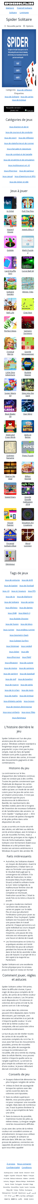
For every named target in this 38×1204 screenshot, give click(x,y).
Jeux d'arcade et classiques (19, 148)
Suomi (27, 1187)
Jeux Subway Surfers (19, 640)
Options (29, 26)
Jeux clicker (14, 651)
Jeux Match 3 (24, 613)
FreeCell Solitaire (24, 8)
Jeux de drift (27, 580)
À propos (11, 1164)
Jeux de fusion (12, 624)
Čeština (21, 1190)
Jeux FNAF (26, 657)
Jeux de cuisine (26, 662)
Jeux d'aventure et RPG (25, 176)
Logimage (24, 12)
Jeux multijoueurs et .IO (19, 165)
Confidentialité (13, 1167)
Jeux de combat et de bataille (19, 154)
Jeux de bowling (25, 679)
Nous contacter (24, 1164)
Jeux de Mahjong (24, 596)
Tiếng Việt (9, 1190)
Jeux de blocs (26, 624)
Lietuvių (6, 1181)
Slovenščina (15, 1187)
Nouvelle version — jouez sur (14, 109)
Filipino (25, 1175)
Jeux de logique (19, 100)
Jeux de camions (26, 668)
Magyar (12, 1181)
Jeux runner (8, 629)
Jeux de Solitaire (12, 96)
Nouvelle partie (14, 26)
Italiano (25, 1178)
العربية (29, 1193)
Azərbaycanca (8, 1173)
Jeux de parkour (26, 171)
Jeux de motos (10, 668)
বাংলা (5, 1196)
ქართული (30, 1196)
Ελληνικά (19, 1175)
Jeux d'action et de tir (19, 126)
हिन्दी (17, 1196)
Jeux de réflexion (24, 90)
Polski (12, 1184)
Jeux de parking (11, 673)
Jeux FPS (32, 591)
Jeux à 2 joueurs (18, 591)
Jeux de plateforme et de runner (19, 143)
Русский (14, 1193)
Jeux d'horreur (10, 171)
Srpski (22, 1187)
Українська (22, 1193)
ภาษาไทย (22, 1196)
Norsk (7, 1184)
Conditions (27, 1167)
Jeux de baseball (27, 673)
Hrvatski (6, 1178)
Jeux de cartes (27, 96)
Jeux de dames (26, 607)
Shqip (31, 1184)
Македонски (6, 1193)
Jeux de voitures (12, 580)
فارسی (34, 1193)
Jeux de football (26, 585)
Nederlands (31, 1181)
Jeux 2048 (12, 613)
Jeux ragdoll (26, 646)
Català (16, 1173)
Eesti (32, 1173)
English (6, 1175)
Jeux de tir (10, 596)
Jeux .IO (6, 591)
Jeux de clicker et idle (19, 182)
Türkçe (16, 1190)
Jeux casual (8, 176)
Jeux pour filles (28, 712)
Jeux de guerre (12, 684)
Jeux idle (25, 651)
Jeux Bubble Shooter (19, 618)
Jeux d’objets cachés (13, 701)
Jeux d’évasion (11, 662)
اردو (13, 1196)
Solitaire (13, 12)
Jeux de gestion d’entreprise (19, 706)
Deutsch (27, 1173)
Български (28, 1190)
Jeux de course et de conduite (19, 132)
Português (18, 1184)
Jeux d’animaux (19, 717)
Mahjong (10, 8)
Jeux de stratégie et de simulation (19, 160)
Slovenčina (6, 1187)
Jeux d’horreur (13, 657)
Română (25, 1184)
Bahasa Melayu (21, 1181)
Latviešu (31, 1178)
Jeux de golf (10, 679)
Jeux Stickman (12, 646)
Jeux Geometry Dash (19, 635)
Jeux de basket (11, 585)
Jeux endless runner (25, 629)
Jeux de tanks (27, 684)
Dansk (21, 1173)
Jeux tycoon (29, 701)
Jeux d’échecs (11, 607)
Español (12, 1175)
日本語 (26, 1199)
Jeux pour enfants (11, 712)
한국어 (31, 1199)
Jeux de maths (11, 695)
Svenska (32, 1187)
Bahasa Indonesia (16, 1178)
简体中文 (7, 1199)
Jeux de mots (27, 690)
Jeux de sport (10, 137)
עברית (9, 1196)
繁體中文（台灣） (17, 1199)
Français (31, 1175)
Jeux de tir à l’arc (12, 690)
